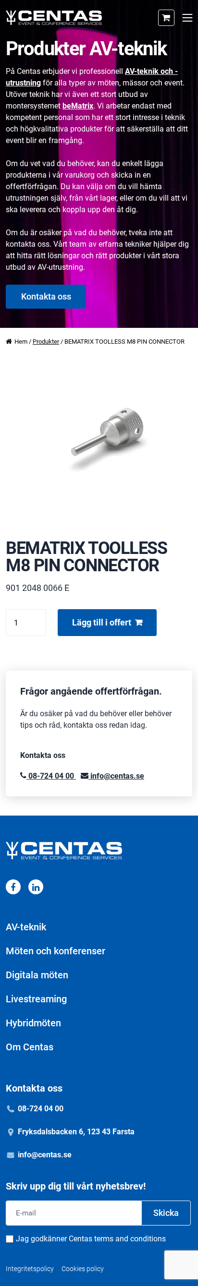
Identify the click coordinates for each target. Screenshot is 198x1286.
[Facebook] (13, 886)
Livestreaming (36, 999)
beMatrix (77, 105)
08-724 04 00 (51, 776)
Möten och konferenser (55, 951)
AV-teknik (26, 927)
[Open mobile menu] (187, 18)
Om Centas (29, 1047)
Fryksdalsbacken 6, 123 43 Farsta (76, 1131)
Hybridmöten (33, 1023)
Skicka (166, 1213)
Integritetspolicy (30, 1269)
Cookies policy (83, 1269)
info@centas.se (116, 776)
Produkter (46, 341)
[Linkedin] (35, 886)
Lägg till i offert (101, 622)
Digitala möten (37, 975)
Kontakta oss (46, 296)
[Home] (54, 18)
